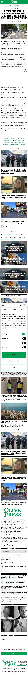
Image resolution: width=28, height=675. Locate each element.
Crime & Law (6, 7)
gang (15, 140)
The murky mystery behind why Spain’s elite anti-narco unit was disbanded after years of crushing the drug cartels (13, 171)
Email (3, 639)
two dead (23, 144)
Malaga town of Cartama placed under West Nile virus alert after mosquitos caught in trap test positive (13, 581)
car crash (13, 138)
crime (18, 138)
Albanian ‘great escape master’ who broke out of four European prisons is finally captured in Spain (14, 395)
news (16, 142)
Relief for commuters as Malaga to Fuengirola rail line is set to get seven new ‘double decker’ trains (14, 593)
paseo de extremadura (14, 144)
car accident (6, 138)
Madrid (15, 7)
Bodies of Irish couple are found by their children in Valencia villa (14, 421)
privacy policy (22, 649)
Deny (14, 367)
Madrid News (17, 129)
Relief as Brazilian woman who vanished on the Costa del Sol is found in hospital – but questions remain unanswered (14, 587)
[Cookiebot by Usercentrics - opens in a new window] (20, 305)
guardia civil (21, 140)
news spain (21, 142)
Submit (14, 654)
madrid (12, 142)
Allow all (14, 354)
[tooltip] (6, 227)
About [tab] (23, 309)
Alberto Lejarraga (16, 21)
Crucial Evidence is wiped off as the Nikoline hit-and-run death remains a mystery (13, 222)
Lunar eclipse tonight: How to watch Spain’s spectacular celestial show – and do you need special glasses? (14, 576)
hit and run (6, 142)
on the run (5, 144)
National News (22, 7)
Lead (11, 7)
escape (22, 138)
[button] (25, 551)
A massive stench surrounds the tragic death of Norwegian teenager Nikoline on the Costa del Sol (13, 197)
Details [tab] (14, 309)
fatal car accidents (8, 140)
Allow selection (14, 361)
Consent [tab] (5, 309)
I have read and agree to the (14, 649)
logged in (10, 234)
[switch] (24, 338)
